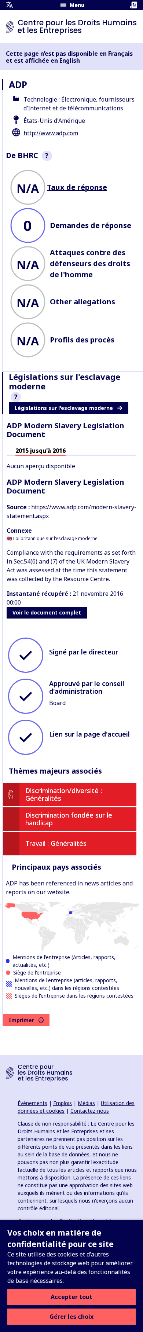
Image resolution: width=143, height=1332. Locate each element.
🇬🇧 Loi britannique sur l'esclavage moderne (52, 538)
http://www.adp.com (50, 133)
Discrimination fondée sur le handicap (68, 819)
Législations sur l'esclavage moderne (64, 407)
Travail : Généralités (56, 843)
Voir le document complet (46, 612)
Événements (32, 1103)
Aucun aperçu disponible (41, 466)
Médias (86, 1103)
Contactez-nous (89, 1110)
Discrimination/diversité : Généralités (63, 794)
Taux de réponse (77, 187)
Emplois (62, 1103)
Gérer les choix (72, 1317)
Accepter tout (71, 1297)
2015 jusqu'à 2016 (40, 451)
